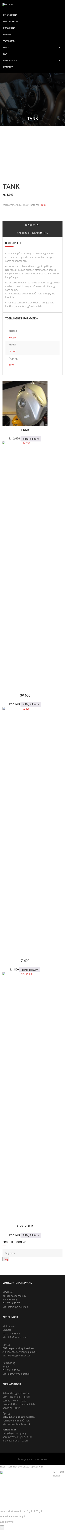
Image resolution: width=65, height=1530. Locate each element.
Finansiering (10, 15)
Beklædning (10, 60)
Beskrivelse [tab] (32, 225)
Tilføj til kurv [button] (31, 438)
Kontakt (8, 67)
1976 (11, 365)
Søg (6, 1259)
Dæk (5, 54)
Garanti (7, 34)
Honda (12, 337)
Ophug (6, 47)
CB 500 (12, 351)
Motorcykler (10, 21)
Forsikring (9, 28)
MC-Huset (42, 1459)
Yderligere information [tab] (32, 233)
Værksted (9, 41)
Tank (43, 204)
